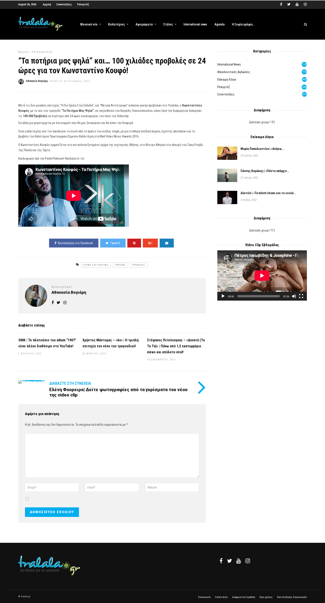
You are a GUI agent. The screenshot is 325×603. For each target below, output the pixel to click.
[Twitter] (229, 560)
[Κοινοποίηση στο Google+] (150, 243)
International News (229, 64)
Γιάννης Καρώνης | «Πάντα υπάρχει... (265, 171)
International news (195, 24)
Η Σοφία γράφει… (243, 24)
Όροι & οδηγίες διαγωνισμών (292, 597)
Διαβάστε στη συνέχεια (70, 383)
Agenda (219, 24)
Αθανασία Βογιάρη (37, 81)
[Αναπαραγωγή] (223, 296)
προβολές (138, 265)
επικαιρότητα (42, 51)
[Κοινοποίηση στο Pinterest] (134, 243)
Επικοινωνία (204, 597)
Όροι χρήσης (266, 597)
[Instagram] (305, 4)
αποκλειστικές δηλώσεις (233, 72)
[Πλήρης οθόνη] (301, 296)
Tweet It (115, 243)
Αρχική (47, 4)
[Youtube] (297, 4)
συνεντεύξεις (226, 94)
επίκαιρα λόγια (226, 79)
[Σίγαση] (294, 296)
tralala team (221, 597)
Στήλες (168, 24)
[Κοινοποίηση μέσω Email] (167, 243)
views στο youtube (95, 265)
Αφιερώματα (144, 24)
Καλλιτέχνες (116, 24)
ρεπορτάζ (223, 87)
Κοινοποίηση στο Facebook (75, 243)
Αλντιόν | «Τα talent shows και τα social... (268, 193)
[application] (262, 275)
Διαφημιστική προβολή (243, 597)
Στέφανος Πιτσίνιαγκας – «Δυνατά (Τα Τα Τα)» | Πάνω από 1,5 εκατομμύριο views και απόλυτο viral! (176, 346)
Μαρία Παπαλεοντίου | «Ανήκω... (262, 149)
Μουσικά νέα (89, 24)
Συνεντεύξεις (64, 4)
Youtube (120, 265)
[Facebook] (221, 560)
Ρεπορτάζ (83, 4)
